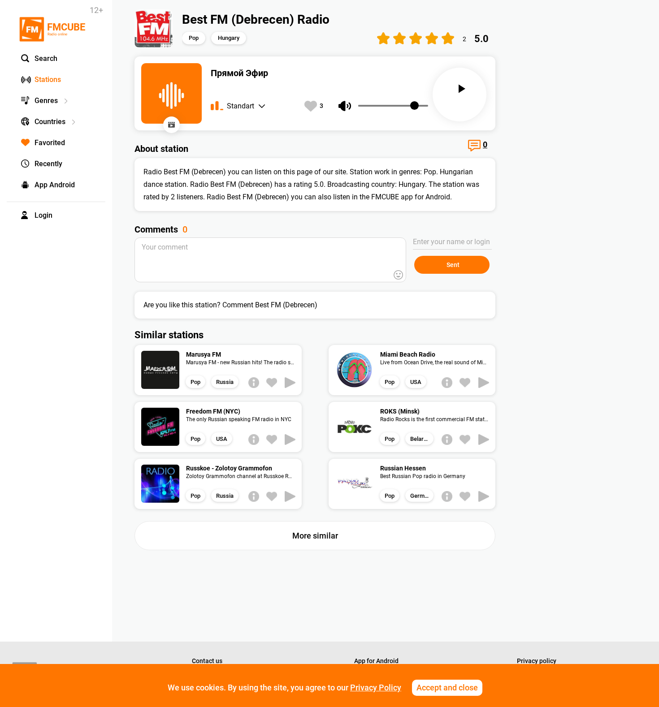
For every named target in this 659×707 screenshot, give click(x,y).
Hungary (228, 37)
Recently (48, 164)
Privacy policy (536, 660)
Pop (194, 37)
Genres (46, 100)
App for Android (376, 660)
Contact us (207, 660)
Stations (48, 79)
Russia (225, 382)
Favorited (50, 142)
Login (43, 215)
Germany (422, 495)
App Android (55, 185)
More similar (315, 535)
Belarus (420, 438)
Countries (50, 121)
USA (415, 382)
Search (46, 58)
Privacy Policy (375, 687)
